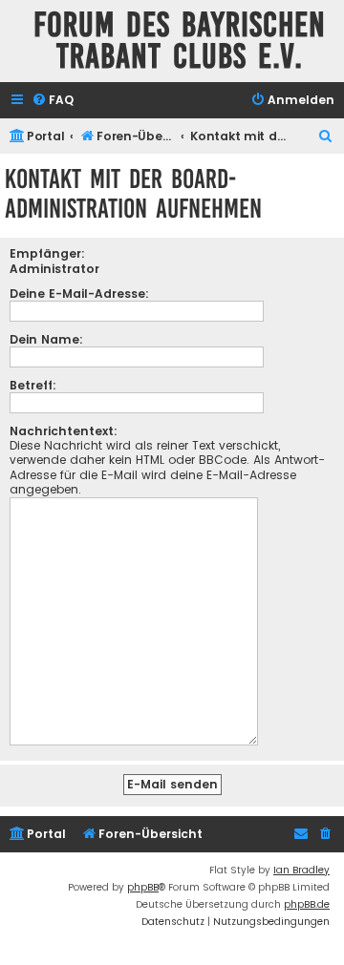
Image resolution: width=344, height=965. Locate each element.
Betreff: (33, 385)
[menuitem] (53, 101)
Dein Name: (46, 339)
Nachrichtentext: (64, 431)
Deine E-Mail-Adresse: (79, 293)
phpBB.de (307, 904)
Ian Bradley (301, 870)
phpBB (143, 887)
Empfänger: (47, 253)
